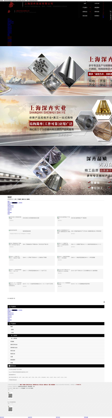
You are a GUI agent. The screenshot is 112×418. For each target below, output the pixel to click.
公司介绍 (97, 3)
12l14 (14, 388)
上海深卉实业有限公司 (22, 386)
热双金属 (10, 28)
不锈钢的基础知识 (13, 379)
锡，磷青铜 (19, 202)
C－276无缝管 (22, 388)
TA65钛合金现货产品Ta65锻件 (15, 369)
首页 (85, 3)
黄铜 (9, 202)
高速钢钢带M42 (12, 374)
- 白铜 (12, 332)
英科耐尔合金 (11, 21)
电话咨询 (2, 417)
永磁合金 (10, 31)
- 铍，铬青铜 (13, 335)
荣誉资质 (97, 11)
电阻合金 (10, 30)
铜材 (9, 34)
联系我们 (97, 15)
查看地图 (86, 417)
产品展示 (85, 7)
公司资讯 (10, 41)
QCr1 (17, 388)
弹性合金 (10, 25)
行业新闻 (10, 39)
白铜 (11, 202)
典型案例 (97, 7)
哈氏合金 (10, 20)
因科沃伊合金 (11, 23)
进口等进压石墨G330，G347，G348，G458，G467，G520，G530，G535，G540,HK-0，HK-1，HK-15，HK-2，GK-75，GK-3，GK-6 (38, 377)
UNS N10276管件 (29, 388)
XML (34, 386)
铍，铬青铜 (27, 199)
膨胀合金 (10, 27)
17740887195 (78, 384)
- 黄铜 (12, 329)
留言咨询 (58, 417)
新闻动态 (85, 11)
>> (103, 307)
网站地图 (30, 386)
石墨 (9, 211)
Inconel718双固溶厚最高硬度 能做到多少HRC (18, 372)
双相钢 (9, 24)
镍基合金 (10, 209)
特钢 (9, 35)
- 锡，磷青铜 (13, 338)
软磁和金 (10, 32)
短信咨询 (30, 417)
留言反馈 (85, 15)
